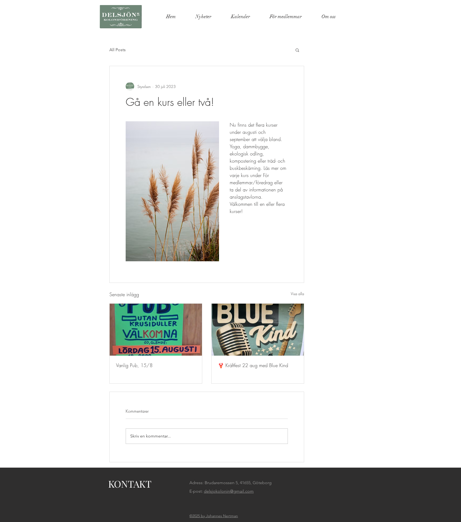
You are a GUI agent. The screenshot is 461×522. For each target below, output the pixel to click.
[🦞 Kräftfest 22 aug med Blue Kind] (258, 330)
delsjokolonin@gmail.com (229, 491)
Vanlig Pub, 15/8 (134, 365)
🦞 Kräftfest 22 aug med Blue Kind (253, 365)
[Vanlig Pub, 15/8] (156, 330)
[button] (297, 50)
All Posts (117, 49)
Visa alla (297, 293)
